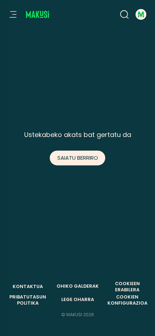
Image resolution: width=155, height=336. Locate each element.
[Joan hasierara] (37, 14)
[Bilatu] (124, 14)
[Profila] (141, 14)
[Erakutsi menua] (13, 14)
